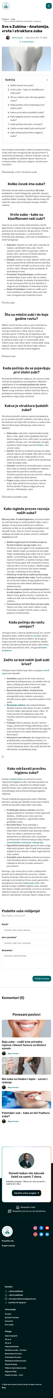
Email (5, 924)
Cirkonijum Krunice (13, 1357)
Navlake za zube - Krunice (15, 1350)
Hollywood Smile (12, 1347)
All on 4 (8, 1339)
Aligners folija (11, 1371)
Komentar (7, 950)
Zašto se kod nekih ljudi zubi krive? (27, 128)
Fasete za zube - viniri (14, 1375)
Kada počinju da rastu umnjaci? (26, 124)
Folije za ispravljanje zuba (15, 1368)
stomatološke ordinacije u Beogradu (25, 842)
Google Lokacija (8, 1246)
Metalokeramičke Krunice (15, 1361)
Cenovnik (9, 1321)
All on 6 (8, 1343)
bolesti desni (16, 779)
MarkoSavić (17, 38)
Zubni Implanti (11, 1336)
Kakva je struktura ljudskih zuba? (27, 112)
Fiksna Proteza (11, 1364)
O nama (8, 1314)
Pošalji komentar (42, 979)
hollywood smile (31, 883)
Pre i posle (9, 1325)
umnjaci (37, 635)
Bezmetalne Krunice (13, 1354)
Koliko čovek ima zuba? (22, 85)
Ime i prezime (9, 937)
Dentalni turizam (12, 1318)
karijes (40, 445)
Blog (4, 1388)
